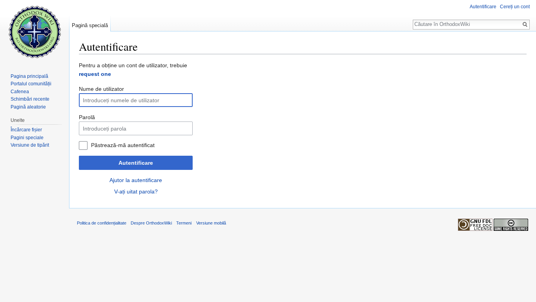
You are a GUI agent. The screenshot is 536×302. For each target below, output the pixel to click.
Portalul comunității (31, 84)
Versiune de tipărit (30, 145)
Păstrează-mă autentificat (123, 145)
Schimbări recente (30, 99)
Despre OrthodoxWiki (151, 223)
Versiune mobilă (211, 223)
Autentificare (136, 163)
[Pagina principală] (34, 31)
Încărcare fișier (26, 130)
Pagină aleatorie (28, 107)
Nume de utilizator (101, 89)
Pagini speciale (27, 137)
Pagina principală (29, 76)
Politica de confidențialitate (101, 223)
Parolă (87, 117)
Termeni (183, 223)
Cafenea (20, 91)
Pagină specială (90, 25)
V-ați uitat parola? (136, 191)
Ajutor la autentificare (135, 180)
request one (95, 74)
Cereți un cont (515, 6)
